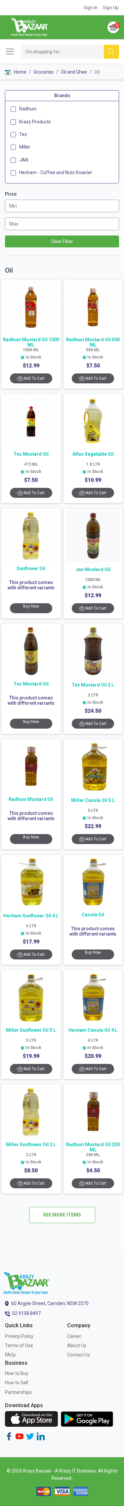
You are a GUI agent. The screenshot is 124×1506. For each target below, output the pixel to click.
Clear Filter (62, 241)
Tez (23, 134)
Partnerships (18, 1392)
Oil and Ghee (74, 72)
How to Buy (16, 1373)
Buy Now (31, 606)
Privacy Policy (19, 1336)
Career (74, 1336)
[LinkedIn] (41, 1435)
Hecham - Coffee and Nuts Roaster (55, 172)
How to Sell (16, 1382)
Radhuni (27, 108)
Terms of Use (19, 1345)
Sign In (91, 7)
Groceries (44, 72)
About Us (76, 1345)
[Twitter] (30, 1435)
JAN (23, 160)
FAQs (10, 1354)
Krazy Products (35, 121)
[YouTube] (19, 1435)
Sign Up (111, 7)
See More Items (62, 1214)
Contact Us (78, 1354)
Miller (24, 147)
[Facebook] (9, 1435)
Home (19, 72)
